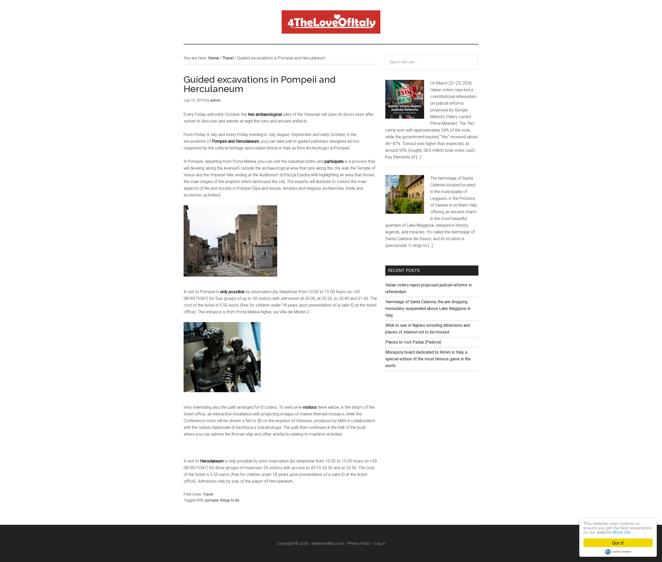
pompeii (212, 500)
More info (622, 532)
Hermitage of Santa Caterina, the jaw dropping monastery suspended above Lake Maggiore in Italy (427, 308)
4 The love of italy (331, 22)
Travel (208, 494)
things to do (229, 500)
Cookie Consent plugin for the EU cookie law (618, 552)
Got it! (618, 543)
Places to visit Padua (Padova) (413, 342)
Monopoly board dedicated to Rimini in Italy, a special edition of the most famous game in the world (428, 359)
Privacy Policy (359, 543)
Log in (379, 543)
